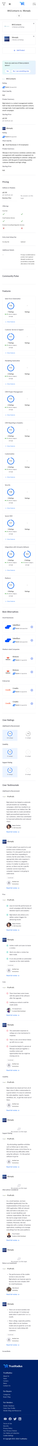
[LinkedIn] (19, 1418)
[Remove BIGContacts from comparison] (34, 23)
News (5, 1383)
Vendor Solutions (8, 1406)
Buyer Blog (6, 1397)
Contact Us (6, 1386)
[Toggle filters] (4, 4)
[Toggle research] (10, 4)
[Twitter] (15, 1418)
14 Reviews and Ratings (18, 27)
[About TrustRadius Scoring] (3, 87)
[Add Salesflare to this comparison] (32, 627)
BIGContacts (16, 25)
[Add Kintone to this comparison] (32, 658)
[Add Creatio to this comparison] (32, 690)
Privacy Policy (7, 1428)
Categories (6, 1394)
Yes (8, 71)
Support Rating (7, 762)
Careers (5, 1381)
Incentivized (10, 877)
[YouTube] (5, 1418)
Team (5, 1378)
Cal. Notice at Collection (11, 1433)
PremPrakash (16, 1234)
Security (6, 1426)
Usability (5, 744)
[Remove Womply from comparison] (34, 36)
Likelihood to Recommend (10, 726)
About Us (6, 1376)
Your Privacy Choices (10, 1431)
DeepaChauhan (16, 825)
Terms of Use (7, 1423)
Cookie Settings (8, 1435)
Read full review (11, 832)
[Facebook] (10, 1418)
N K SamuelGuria (16, 1008)
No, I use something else (21, 71)
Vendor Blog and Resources (12, 1411)
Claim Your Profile (9, 1408)
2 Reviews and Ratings (18, 40)
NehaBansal (15, 1288)
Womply (15, 38)
